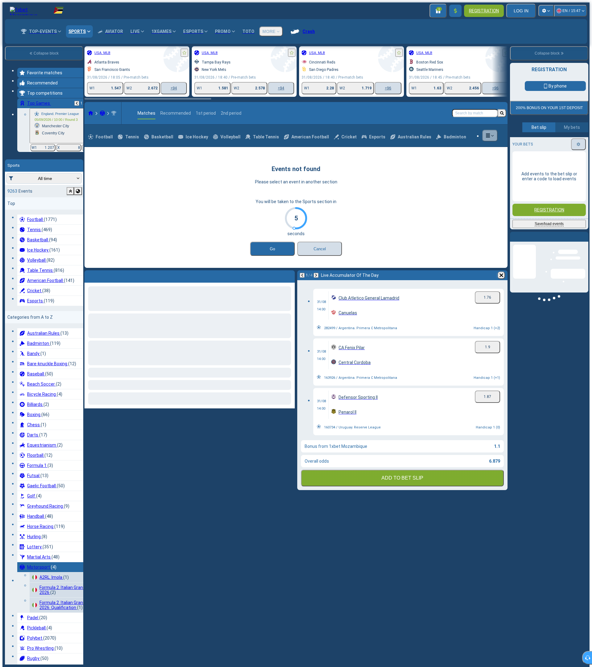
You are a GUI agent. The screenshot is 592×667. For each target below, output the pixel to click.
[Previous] (76, 103)
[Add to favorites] (184, 53)
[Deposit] (455, 11)
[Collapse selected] (70, 191)
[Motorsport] (102, 113)
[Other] (490, 135)
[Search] (502, 113)
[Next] (316, 275)
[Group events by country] (78, 191)
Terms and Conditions (551, 157)
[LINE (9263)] (90, 113)
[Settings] (546, 11)
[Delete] (501, 275)
